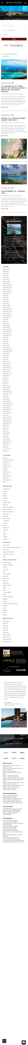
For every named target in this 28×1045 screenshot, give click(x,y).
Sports (4, 612)
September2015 (7, 441)
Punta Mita (5, 521)
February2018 (7, 417)
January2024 (7, 327)
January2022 (7, 365)
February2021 (7, 387)
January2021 (7, 389)
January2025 (7, 307)
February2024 (7, 325)
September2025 (8, 291)
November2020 (8, 393)
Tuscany (5, 525)
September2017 (8, 423)
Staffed (5, 615)
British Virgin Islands (8, 507)
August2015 (6, 443)
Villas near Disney (12, 813)
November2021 (7, 369)
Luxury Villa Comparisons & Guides (11, 547)
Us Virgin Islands (7, 592)
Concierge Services (8, 460)
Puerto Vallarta (6, 518)
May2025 (6, 299)
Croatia (19, 798)
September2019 (8, 409)
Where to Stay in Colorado (9, 789)
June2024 (6, 319)
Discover (6, 464)
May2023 (6, 341)
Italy (4, 571)
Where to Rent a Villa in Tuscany (11, 786)
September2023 (8, 335)
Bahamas (5, 505)
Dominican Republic (8, 511)
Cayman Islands (7, 502)
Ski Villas (5, 813)
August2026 (7, 269)
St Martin (5, 491)
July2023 (6, 337)
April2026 (6, 277)
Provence (5, 530)
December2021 (7, 367)
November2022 (8, 351)
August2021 (7, 375)
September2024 (8, 315)
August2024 (7, 317)
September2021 (8, 373)
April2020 (6, 397)
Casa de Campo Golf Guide (9, 829)
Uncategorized (7, 480)
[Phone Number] (2, 2)
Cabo (4, 608)
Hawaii (4, 534)
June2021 (6, 379)
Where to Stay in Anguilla (9, 771)
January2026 (7, 283)
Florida (4, 594)
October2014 (7, 449)
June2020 (6, 395)
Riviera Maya (6, 514)
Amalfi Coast (6, 527)
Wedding (5, 610)
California (5, 536)
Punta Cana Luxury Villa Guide (10, 830)
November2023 (7, 331)
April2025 (6, 301)
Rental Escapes (7, 476)
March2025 (6, 303)
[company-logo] (13, 3)
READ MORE (5, 107)
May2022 (6, 359)
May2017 (6, 431)
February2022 (7, 363)
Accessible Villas (7, 814)
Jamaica (5, 500)
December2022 (7, 349)
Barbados (5, 498)
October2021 (7, 371)
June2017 (6, 429)
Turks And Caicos (7, 562)
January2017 (7, 433)
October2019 (7, 407)
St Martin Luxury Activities (9, 827)
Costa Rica (5, 523)
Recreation (6, 474)
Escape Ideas (7, 466)
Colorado (5, 539)
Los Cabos (5, 516)
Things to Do (6, 545)
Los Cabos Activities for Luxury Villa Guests (13, 840)
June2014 (6, 451)
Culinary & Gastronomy (8, 554)
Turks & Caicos (6, 489)
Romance (6, 478)
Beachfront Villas (7, 810)
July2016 (6, 435)
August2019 (7, 411)
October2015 (7, 439)
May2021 (6, 381)
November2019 (7, 405)
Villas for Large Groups (8, 811)
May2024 (6, 321)
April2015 (6, 447)
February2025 (7, 305)
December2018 (7, 413)
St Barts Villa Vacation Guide (10, 820)
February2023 (7, 347)
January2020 (7, 401)
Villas (5, 482)
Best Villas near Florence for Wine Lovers (13, 842)
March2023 (6, 345)
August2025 (7, 293)
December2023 (7, 329)
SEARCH (14, 39)
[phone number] (2, 3)
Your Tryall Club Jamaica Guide (10, 837)
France (4, 587)
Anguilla (5, 495)
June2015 (6, 445)
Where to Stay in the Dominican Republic (13, 778)
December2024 (8, 309)
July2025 (6, 295)
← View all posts (5, 56)
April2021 (6, 383)
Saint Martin (6, 583)
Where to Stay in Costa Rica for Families (13, 785)
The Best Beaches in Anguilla (10, 826)
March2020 (6, 399)
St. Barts (12, 802)
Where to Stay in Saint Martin (10, 775)
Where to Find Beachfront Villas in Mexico (13, 782)
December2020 (8, 391)
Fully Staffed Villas (7, 808)
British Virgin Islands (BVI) (9, 797)
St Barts (5, 493)
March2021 (6, 385)
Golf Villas (17, 811)
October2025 (7, 289)
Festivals (6, 470)
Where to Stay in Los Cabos (10, 784)
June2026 (6, 273)
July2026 (6, 271)
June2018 (6, 415)
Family (5, 468)
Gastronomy (7, 472)
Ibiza (4, 532)
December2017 (7, 419)
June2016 (6, 437)
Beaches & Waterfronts (9, 552)
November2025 (7, 287)
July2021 (6, 377)
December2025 (8, 285)
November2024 (7, 311)
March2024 (6, 323)
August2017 (7, 425)
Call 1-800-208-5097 (14, 743)
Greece (9, 800)
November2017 (7, 421)
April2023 (6, 343)
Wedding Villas (16, 810)
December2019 (7, 403)
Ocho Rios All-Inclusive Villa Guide (11, 839)
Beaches (6, 458)
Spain (4, 590)
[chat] (24, 1042)
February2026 (7, 281)
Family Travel (6, 549)
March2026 (6, 279)
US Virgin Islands (7, 509)
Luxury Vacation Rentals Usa (10, 603)
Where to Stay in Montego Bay (11, 776)
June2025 (6, 297)
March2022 (6, 361)
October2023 (7, 333)
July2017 (6, 427)
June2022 (6, 357)
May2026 (6, 275)
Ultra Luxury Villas (17, 808)
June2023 (6, 339)
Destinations (5, 83)
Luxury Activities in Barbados (10, 822)
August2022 (7, 353)
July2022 (6, 355)
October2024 (7, 313)
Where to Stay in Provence (10, 788)
